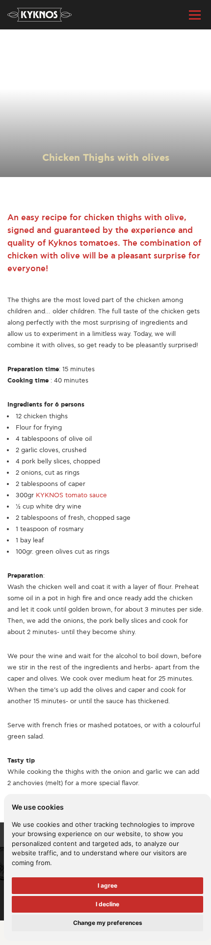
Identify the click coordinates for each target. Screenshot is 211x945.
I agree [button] (107, 885)
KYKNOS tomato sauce (71, 495)
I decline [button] (107, 904)
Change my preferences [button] (107, 922)
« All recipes (25, 46)
